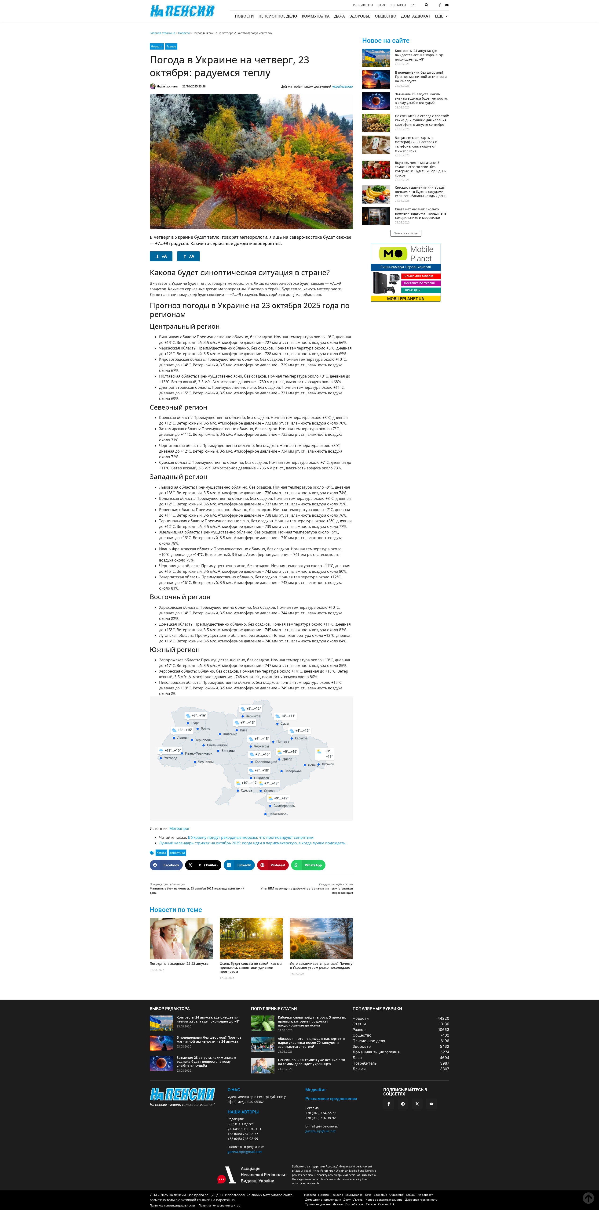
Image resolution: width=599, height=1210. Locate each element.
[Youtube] (447, 5)
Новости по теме (176, 910)
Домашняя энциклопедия (323, 1200)
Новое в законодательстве (383, 1200)
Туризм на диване (318, 1204)
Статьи (383, 1204)
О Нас (234, 1089)
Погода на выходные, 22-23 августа (179, 963)
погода (161, 853)
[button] (166, 865)
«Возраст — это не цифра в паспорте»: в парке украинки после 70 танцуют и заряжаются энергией (311, 1042)
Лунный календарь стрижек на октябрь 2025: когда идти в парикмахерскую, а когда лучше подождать (252, 843)
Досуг (347, 1200)
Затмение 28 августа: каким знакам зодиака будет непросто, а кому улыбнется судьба (421, 98)
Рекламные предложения (331, 1098)
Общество (385, 16)
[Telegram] (403, 1103)
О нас (381, 5)
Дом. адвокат (415, 16)
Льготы (358, 1200)
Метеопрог (179, 828)
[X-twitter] (417, 1103)
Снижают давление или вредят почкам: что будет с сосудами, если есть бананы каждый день (420, 191)
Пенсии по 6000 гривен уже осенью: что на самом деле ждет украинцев (311, 1062)
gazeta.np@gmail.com (245, 1151)
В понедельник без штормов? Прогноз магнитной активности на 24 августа (421, 76)
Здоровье (360, 16)
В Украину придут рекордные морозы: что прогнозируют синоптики (251, 837)
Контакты (398, 5)
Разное (171, 46)
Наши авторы (362, 5)
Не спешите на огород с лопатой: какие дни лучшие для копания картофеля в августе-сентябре (422, 120)
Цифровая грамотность (421, 1200)
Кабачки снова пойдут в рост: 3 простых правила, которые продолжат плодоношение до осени (312, 1021)
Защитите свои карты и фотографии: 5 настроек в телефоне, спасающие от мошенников (416, 144)
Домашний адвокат (419, 1195)
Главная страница (162, 33)
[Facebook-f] (440, 5)
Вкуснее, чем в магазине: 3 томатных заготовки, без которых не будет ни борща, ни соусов (420, 169)
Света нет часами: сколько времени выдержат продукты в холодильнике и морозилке (420, 213)
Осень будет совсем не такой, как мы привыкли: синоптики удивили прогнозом (251, 967)
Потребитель (354, 1204)
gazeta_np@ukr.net (320, 1131)
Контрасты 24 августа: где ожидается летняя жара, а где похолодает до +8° (419, 54)
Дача (339, 16)
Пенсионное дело (278, 16)
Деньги (338, 1204)
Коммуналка (316, 16)
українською (342, 86)
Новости (244, 16)
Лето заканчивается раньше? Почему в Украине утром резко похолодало (321, 965)
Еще (439, 16)
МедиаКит (315, 1089)
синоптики (177, 853)
